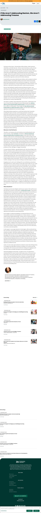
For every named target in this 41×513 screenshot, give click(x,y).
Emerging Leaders (12, 482)
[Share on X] (39, 21)
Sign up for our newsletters (20, 495)
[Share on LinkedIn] (37, 21)
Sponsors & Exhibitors (13, 491)
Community (11, 484)
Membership (11, 481)
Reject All (36, 510)
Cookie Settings (3, 510)
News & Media (11, 476)
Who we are (11, 474)
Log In (38, 3)
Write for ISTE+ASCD (12, 485)
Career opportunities (13, 475)
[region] (20, 509)
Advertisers (11, 489)
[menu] (1, 3)
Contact (10, 477)
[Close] (39, 508)
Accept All (29, 510)
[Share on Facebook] (35, 21)
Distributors (11, 490)
